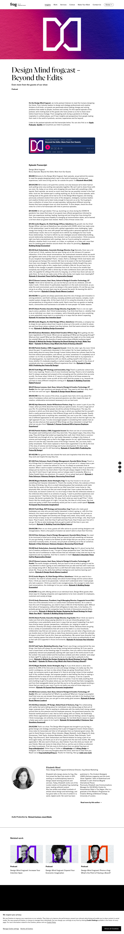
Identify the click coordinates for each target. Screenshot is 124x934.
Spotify (39, 125)
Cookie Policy (51, 922)
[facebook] (119, 463)
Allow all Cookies (111, 928)
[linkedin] (119, 471)
